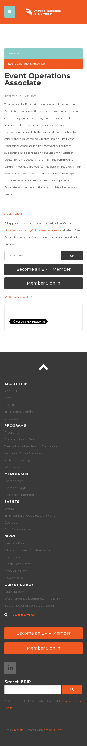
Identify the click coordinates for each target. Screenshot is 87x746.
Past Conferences (17, 529)
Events (11, 501)
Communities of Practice (23, 439)
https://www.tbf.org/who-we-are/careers (31, 230)
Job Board (15, 53)
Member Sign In (43, 283)
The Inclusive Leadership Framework (31, 446)
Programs (15, 425)
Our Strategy (18, 584)
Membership (16, 474)
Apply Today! (13, 213)
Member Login (15, 488)
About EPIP (15, 384)
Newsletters (13, 578)
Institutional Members (20, 411)
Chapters (11, 418)
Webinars (11, 467)
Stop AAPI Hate (16, 571)
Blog (9, 536)
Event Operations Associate (26, 63)
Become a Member (19, 495)
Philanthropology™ (18, 460)
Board (9, 405)
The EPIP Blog (14, 543)
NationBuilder (53, 729)
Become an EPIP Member (43, 269)
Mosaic (18, 729)
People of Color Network (23, 453)
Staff (7, 398)
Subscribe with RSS (22, 297)
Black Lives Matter (18, 564)
